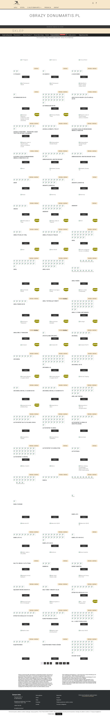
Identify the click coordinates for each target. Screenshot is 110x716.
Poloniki (47, 35)
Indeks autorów (72, 35)
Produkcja (47, 7)
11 (57, 663)
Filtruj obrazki (17, 35)
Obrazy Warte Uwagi (39, 35)
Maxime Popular (27, 35)
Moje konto (58, 695)
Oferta (22, 7)
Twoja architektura (58, 35)
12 (60, 663)
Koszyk (58, 697)
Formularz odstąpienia (61, 704)
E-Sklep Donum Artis (33, 7)
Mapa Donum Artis (83, 35)
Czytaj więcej (51, 714)
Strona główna (40, 37)
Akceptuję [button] (58, 714)
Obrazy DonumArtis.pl (55, 15)
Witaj (15, 7)
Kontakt (56, 7)
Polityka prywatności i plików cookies (64, 702)
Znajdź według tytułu (7, 35)
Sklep (46, 37)
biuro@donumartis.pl (18, 708)
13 (64, 663)
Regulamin (58, 699)
